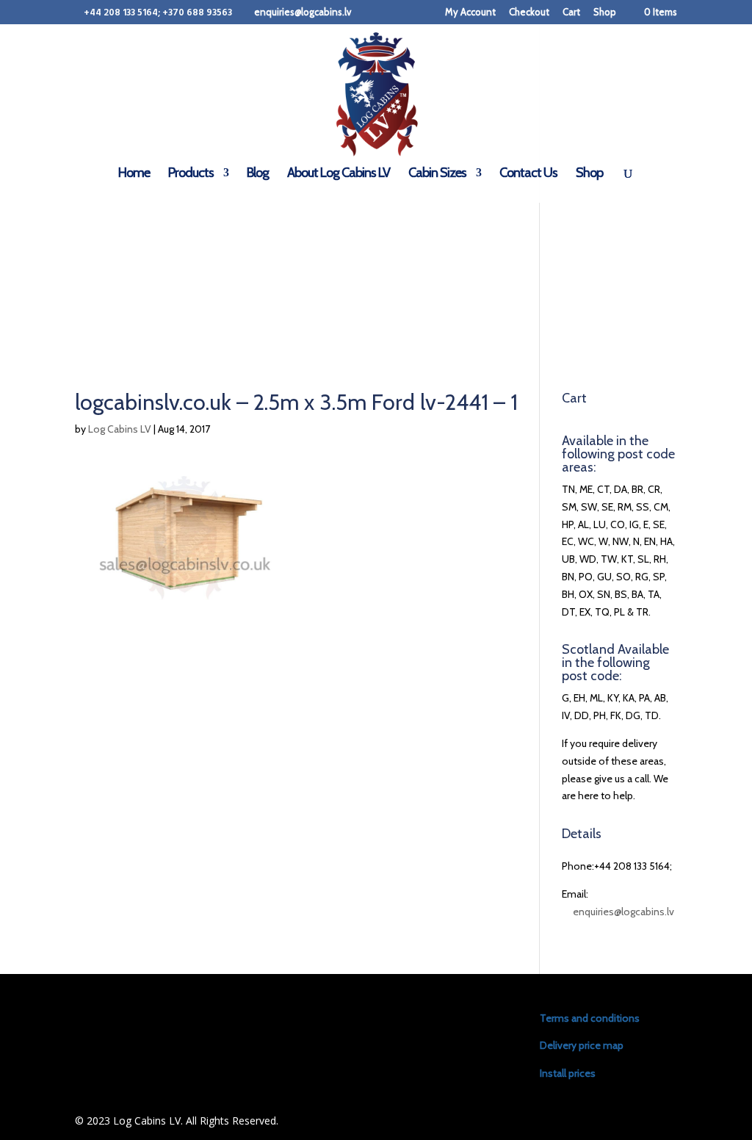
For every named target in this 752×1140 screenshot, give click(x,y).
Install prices (568, 1073)
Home (134, 174)
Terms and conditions (590, 1018)
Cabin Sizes (437, 174)
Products (191, 174)
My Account (470, 12)
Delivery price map (581, 1045)
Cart (571, 12)
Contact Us (528, 174)
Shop (604, 12)
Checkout (529, 12)
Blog (258, 174)
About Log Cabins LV (338, 174)
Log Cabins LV (119, 429)
